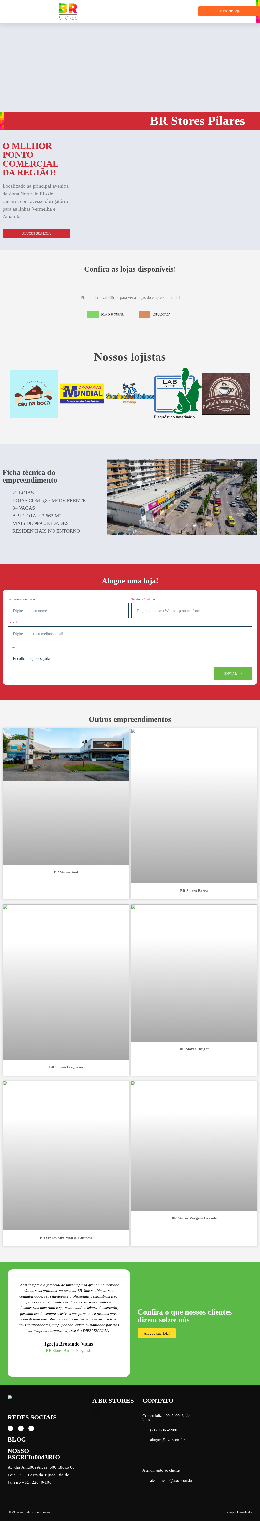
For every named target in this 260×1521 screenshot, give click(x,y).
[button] (189, 11)
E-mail (12, 622)
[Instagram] (21, 1428)
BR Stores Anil (66, 872)
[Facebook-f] (10, 1428)
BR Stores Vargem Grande (194, 1218)
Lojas (11, 647)
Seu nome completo (21, 599)
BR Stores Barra (194, 891)
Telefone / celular (143, 599)
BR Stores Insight (194, 1049)
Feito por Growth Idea (238, 1512)
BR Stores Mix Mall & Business (66, 1238)
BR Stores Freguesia (66, 1067)
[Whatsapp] (31, 1428)
